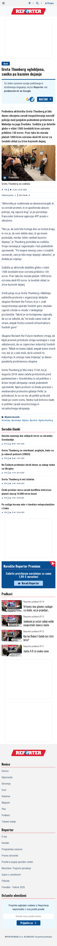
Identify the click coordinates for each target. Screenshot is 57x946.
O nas (4, 836)
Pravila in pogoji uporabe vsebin (17, 861)
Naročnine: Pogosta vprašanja (16, 868)
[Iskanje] (37, 3)
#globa (25, 420)
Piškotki (6, 880)
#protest (33, 420)
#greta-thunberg (45, 420)
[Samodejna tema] (30, 3)
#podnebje (16, 420)
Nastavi (43, 99)
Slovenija (6, 783)
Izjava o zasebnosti (11, 874)
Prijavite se (26, 923)
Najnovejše (7, 777)
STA (5, 190)
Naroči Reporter (30, 583)
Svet (5, 63)
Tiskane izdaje (9, 821)
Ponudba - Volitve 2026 (13, 887)
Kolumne (6, 796)
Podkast (6, 815)
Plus (4, 808)
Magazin (6, 802)
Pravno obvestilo (10, 855)
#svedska (6, 420)
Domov (5, 771)
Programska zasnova (12, 849)
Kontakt (5, 842)
